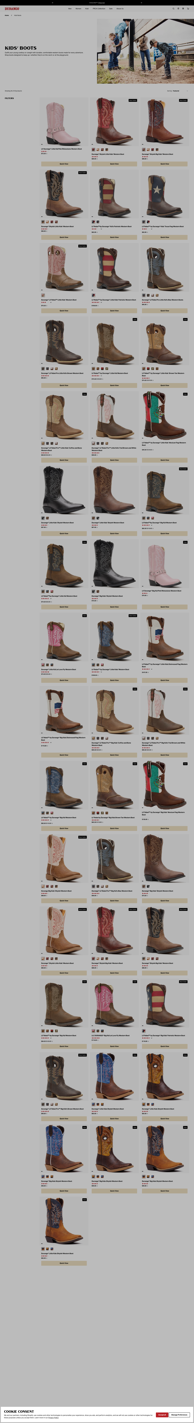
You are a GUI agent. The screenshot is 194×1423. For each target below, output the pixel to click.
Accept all (162, 1415)
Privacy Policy (53, 1418)
